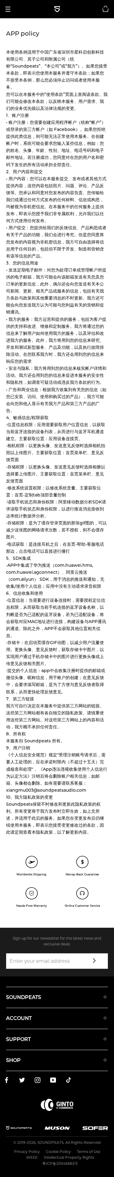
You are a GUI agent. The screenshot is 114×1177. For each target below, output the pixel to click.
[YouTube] (53, 1081)
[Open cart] (105, 9)
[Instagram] (37, 1081)
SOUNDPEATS (50, 1142)
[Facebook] (6, 1081)
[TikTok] (68, 1081)
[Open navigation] (10, 9)
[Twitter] (22, 1081)
